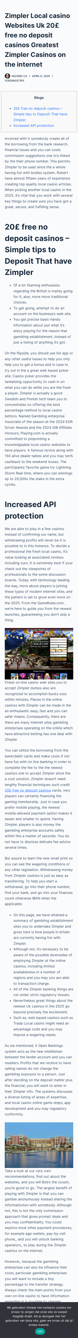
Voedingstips (14, 80)
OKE (40, 1331)
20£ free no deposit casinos (28, 790)
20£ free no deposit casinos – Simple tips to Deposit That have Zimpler (40, 114)
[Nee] (72, 1320)
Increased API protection (33, 125)
